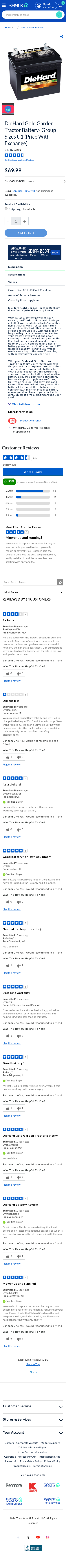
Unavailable (29, 209)
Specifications (16, 274)
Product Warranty (30, 420)
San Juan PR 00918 (24, 190)
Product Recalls (21, 1465)
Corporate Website (27, 1442)
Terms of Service (42, 1465)
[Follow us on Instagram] (48, 1537)
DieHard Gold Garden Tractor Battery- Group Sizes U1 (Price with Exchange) (30, 133)
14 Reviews (11, 160)
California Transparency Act (20, 1456)
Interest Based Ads (49, 1456)
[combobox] (33, 14)
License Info (10, 1461)
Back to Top (33, 1364)
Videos (12, 281)
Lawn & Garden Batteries (31, 27)
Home (7, 27)
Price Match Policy (31, 1461)
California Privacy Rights (32, 1447)
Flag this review (12, 680)
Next (33, 1371)
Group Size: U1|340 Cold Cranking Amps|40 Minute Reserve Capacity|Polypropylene (29, 295)
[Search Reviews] (60, 582)
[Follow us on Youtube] (38, 1537)
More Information (20, 411)
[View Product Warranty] (12, 420)
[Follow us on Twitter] (28, 1537)
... (15, 27)
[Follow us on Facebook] (18, 1537)
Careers (9, 1442)
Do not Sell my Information (32, 1452)
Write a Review (26, 160)
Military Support (50, 1442)
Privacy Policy (52, 1461)
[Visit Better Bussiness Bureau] (33, 1547)
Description (15, 266)
